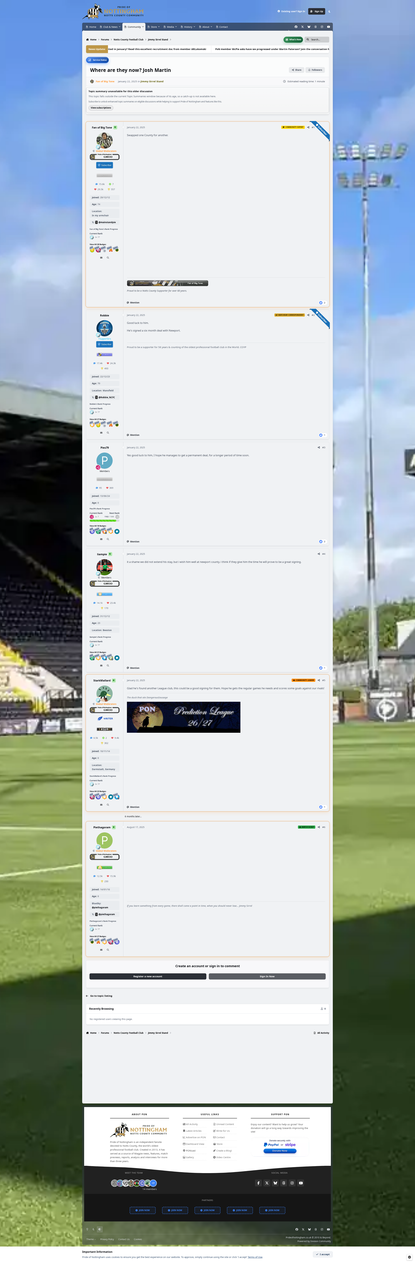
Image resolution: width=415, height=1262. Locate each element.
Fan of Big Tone (102, 127)
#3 (323, 447)
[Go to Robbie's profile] (104, 328)
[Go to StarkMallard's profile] (104, 694)
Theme (90, 1239)
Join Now (144, 1210)
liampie (102, 554)
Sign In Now (267, 976)
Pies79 (105, 447)
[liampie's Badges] (92, 645)
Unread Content (225, 1124)
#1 (313, 127)
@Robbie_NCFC (107, 397)
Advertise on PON (195, 1137)
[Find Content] (108, 257)
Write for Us (223, 1130)
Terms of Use (255, 1257)
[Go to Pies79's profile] (104, 461)
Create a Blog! (224, 1150)
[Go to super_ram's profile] (125, 1183)
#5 (323, 680)
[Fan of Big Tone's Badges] (92, 237)
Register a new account (147, 976)
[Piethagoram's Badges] (92, 929)
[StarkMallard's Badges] (92, 784)
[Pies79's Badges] (92, 517)
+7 (153, 1183)
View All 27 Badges (98, 419)
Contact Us (124, 1239)
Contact (220, 1137)
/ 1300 (109, 516)
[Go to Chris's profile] (114, 1183)
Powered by (314, 1241)
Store (219, 1144)
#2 (313, 315)
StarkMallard (102, 680)
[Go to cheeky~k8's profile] (120, 1183)
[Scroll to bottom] (409, 1257)
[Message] (101, 257)
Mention (134, 302)
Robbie (104, 315)
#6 (323, 827)
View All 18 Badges (98, 526)
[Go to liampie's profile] (104, 567)
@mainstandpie (107, 222)
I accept (325, 1254)
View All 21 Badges (98, 652)
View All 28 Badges (98, 244)
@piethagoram (100, 907)
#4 (323, 553)
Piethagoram (102, 827)
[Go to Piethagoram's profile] (104, 840)
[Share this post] (308, 127)
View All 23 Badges (98, 791)
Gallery (189, 1157)
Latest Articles (193, 1130)
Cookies (138, 1239)
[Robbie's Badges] (92, 412)
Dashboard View (194, 1144)
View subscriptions (101, 107)
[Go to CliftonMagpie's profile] (142, 1183)
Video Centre (223, 1157)
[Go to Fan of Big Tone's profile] (92, 81)
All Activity (191, 1124)
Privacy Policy (107, 1239)
